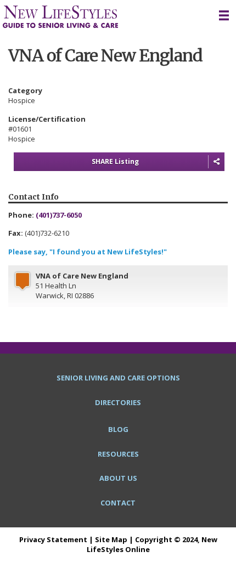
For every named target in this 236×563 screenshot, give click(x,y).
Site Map (111, 539)
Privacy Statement (53, 539)
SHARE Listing (115, 161)
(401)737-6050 (59, 215)
